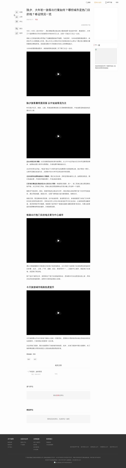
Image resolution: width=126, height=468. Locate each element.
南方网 (35, 444)
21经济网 (35, 449)
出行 (35, 359)
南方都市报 (36, 447)
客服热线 (48, 442)
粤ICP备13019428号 (95, 457)
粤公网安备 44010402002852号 (64, 462)
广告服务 (23, 444)
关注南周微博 (49, 444)
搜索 (89, 2)
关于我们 (10, 447)
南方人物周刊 (36, 442)
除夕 (29, 359)
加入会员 (98, 2)
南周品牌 (10, 442)
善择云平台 (23, 442)
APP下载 (109, 2)
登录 (117, 2)
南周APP (10, 444)
